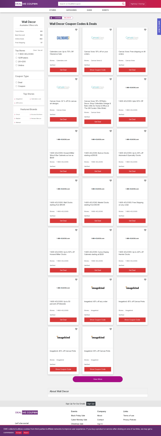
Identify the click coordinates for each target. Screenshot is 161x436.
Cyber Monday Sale (79, 420)
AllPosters (19, 103)
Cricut (18, 114)
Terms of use (128, 415)
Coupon (21, 86)
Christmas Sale (77, 424)
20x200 (22, 61)
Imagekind (19, 99)
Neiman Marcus (36, 118)
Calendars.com (36, 99)
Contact (100, 420)
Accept (18, 433)
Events (105, 10)
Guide (89, 10)
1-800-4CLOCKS (25, 54)
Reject (26, 433)
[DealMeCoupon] (26, 414)
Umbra (21, 65)
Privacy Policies (129, 420)
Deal (20, 82)
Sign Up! (90, 404)
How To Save (159, 27)
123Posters (23, 58)
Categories (71, 10)
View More (97, 379)
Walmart (18, 122)
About (99, 415)
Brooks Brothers (36, 114)
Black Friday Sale (78, 415)
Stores (52, 10)
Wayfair (18, 118)
